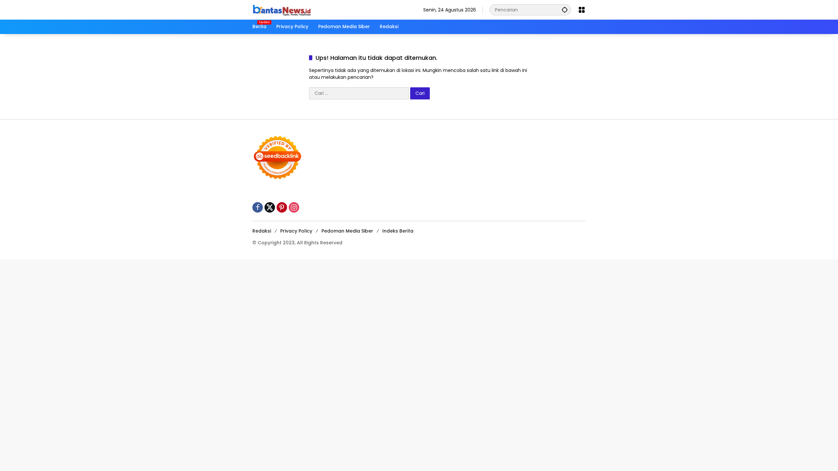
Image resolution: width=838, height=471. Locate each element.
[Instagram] (294, 207)
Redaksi (261, 231)
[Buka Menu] (582, 10)
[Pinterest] (282, 207)
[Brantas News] (281, 9)
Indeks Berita (397, 231)
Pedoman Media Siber (347, 231)
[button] (564, 9)
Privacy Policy (296, 231)
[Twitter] (269, 207)
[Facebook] (257, 207)
